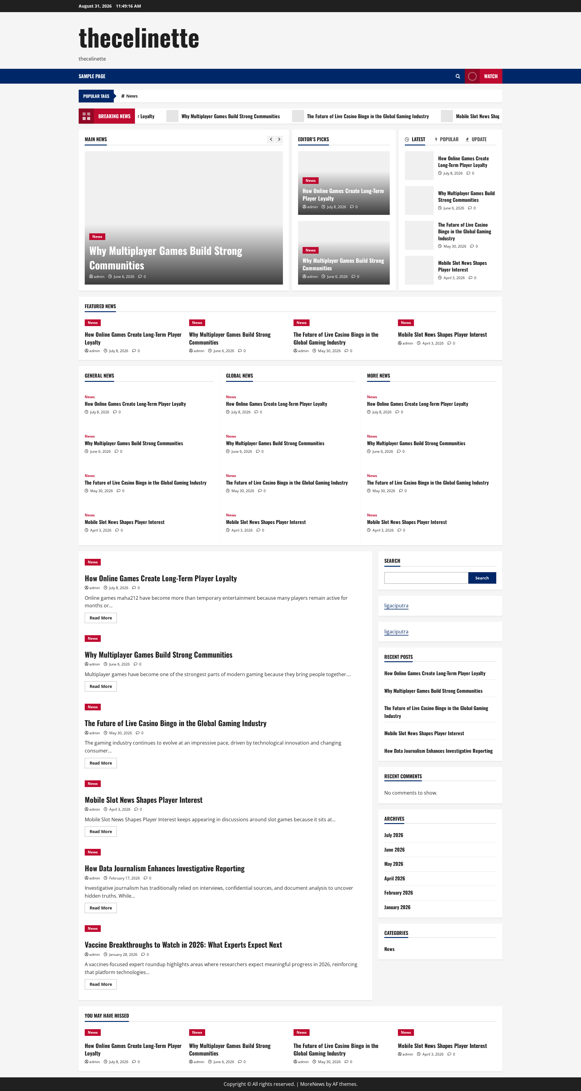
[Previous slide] (271, 139)
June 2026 (394, 849)
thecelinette (139, 36)
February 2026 (398, 892)
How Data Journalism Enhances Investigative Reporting (165, 867)
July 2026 (393, 835)
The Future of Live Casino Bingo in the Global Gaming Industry (349, 116)
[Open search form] (458, 76)
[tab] (420, 140)
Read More (103, 619)
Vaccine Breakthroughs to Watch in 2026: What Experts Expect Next (183, 944)
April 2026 (394, 878)
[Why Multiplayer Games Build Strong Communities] (184, 218)
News (132, 96)
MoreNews (312, 1084)
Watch (491, 76)
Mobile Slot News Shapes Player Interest (477, 116)
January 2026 (397, 907)
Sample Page (92, 76)
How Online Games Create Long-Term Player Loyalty (343, 194)
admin (99, 276)
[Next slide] (279, 139)
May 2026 (393, 863)
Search (392, 560)
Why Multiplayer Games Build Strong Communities (211, 116)
